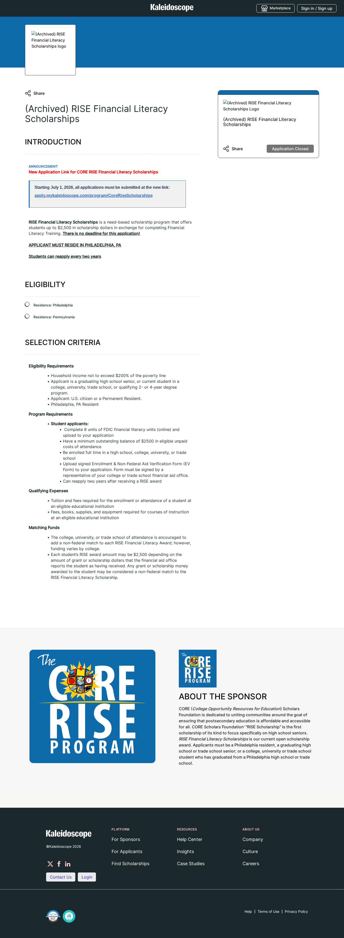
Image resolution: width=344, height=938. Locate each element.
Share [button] (39, 93)
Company (253, 839)
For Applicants (127, 851)
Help (248, 911)
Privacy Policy (296, 911)
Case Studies (190, 863)
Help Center (189, 839)
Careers (251, 863)
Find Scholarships (130, 863)
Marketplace (280, 8)
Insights (185, 851)
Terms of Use (268, 911)
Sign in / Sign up (316, 8)
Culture (250, 851)
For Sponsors (126, 839)
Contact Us (61, 877)
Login (87, 877)
